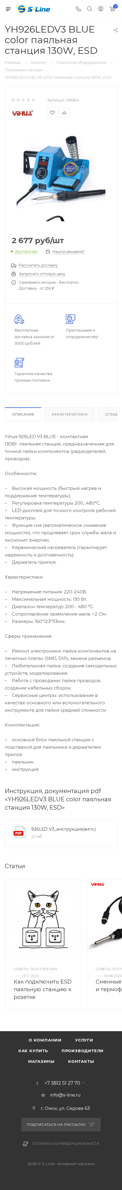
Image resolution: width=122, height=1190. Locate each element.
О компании (45, 1040)
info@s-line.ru (65, 1095)
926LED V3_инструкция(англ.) (63, 829)
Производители (83, 1050)
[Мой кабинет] (100, 9)
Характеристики (69, 414)
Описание (23, 414)
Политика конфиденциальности (65, 1144)
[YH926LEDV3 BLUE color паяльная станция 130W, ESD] (61, 169)
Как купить (33, 1050)
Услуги (84, 1040)
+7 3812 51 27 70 (62, 1083)
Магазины (41, 1061)
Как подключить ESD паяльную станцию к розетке (43, 989)
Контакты (81, 1061)
